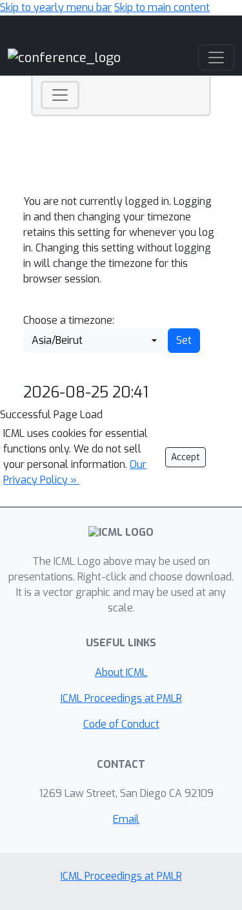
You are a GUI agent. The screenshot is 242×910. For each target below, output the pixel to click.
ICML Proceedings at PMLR (121, 698)
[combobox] (94, 340)
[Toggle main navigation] (216, 57)
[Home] (64, 57)
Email (126, 819)
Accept (185, 457)
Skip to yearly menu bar (56, 7)
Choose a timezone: (68, 320)
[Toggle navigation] (60, 95)
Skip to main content (162, 7)
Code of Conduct (121, 724)
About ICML (121, 672)
